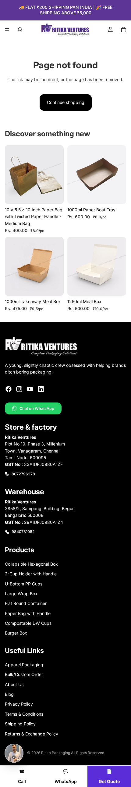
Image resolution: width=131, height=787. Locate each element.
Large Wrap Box (21, 593)
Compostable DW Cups (28, 623)
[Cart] (123, 29)
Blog (9, 694)
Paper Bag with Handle (28, 613)
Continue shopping (65, 102)
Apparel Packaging (24, 664)
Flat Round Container (26, 603)
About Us (14, 684)
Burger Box (16, 632)
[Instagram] (19, 389)
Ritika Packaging (55, 752)
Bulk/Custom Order (24, 674)
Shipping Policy (20, 723)
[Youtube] (30, 389)
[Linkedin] (40, 389)
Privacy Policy (19, 704)
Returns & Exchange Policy (31, 733)
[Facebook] (8, 389)
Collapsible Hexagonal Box (31, 563)
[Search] (20, 29)
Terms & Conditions (24, 713)
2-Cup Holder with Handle (31, 573)
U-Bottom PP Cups (23, 583)
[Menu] (7, 30)
